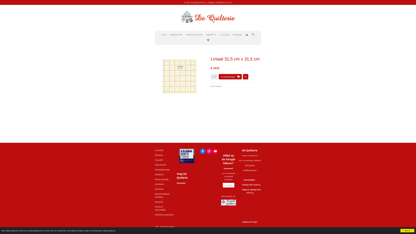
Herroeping (159, 202)
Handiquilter (159, 184)
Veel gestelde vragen (162, 169)
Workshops (159, 155)
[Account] (246, 35)
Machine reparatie (161, 179)
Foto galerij (159, 160)
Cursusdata (159, 150)
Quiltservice (159, 174)
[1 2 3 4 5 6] (214, 76)
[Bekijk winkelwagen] (208, 40)
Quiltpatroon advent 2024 (164, 214)
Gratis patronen (160, 164)
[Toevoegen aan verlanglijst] (245, 76)
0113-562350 (250, 165)
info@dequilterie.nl (250, 170)
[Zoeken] (253, 34)
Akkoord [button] (407, 231)
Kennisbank (159, 189)
